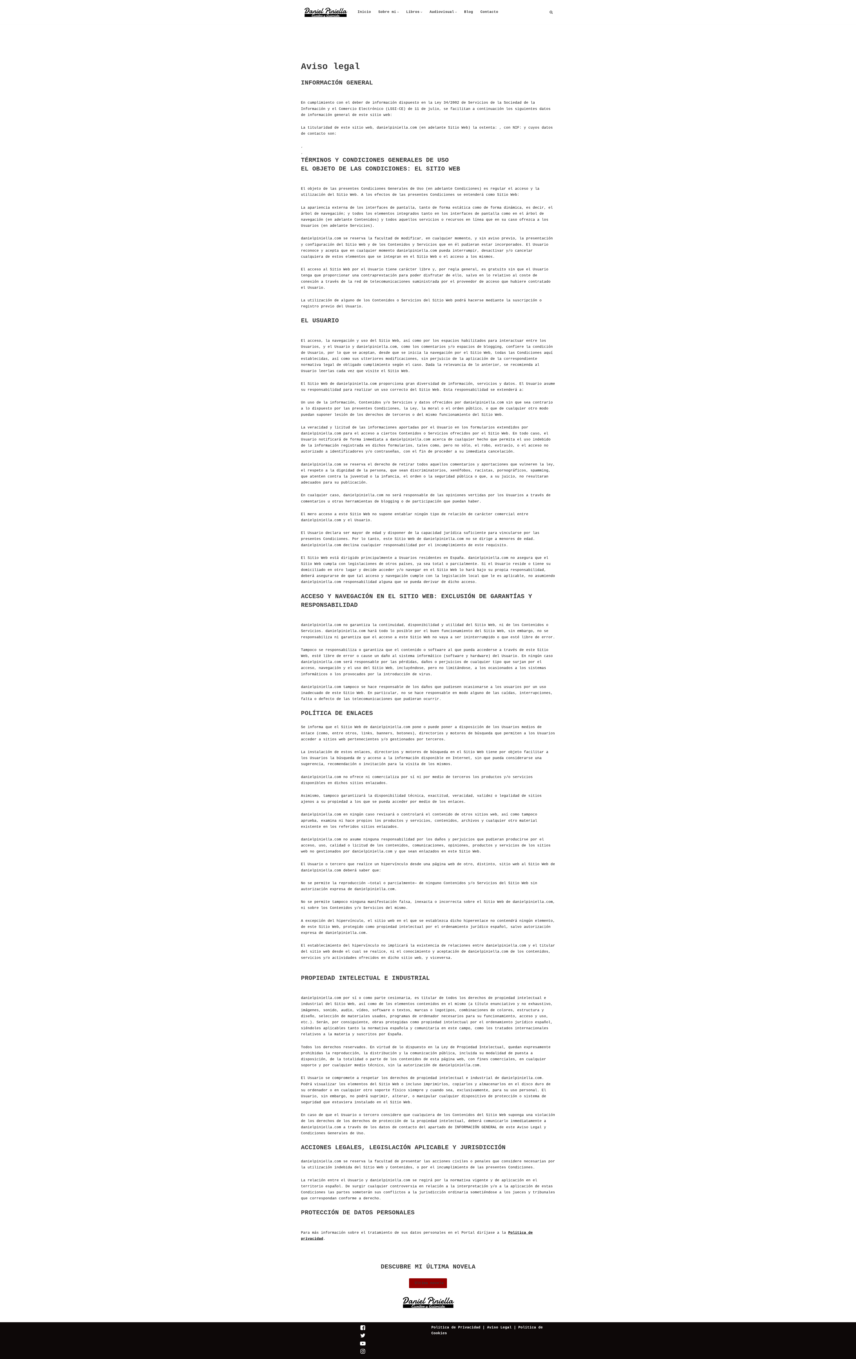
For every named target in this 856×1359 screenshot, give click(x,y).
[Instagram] (363, 1353)
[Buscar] (551, 12)
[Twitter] (363, 1337)
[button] (398, 12)
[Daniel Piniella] (325, 12)
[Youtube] (363, 1345)
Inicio (364, 12)
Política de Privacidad (455, 1328)
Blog (468, 12)
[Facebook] (363, 1330)
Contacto (489, 12)
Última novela (428, 1283)
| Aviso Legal (496, 1328)
